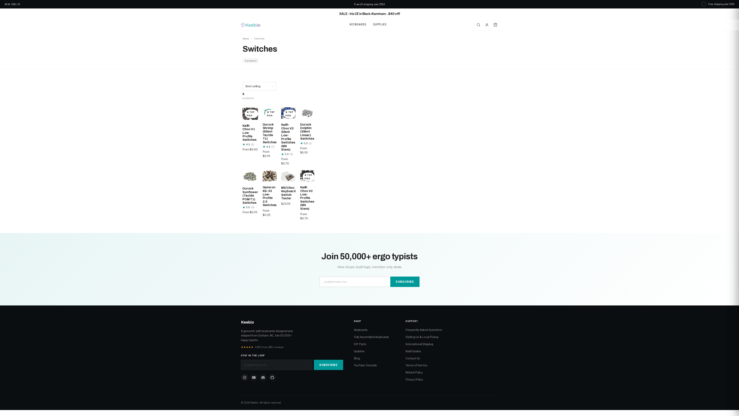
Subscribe (405, 281)
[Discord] (263, 377)
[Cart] (495, 25)
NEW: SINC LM (12, 4)
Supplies (379, 24)
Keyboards (357, 24)
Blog (357, 358)
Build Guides (413, 351)
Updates (359, 351)
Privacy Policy (414, 379)
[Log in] (487, 25)
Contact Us (412, 358)
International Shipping (419, 344)
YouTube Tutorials (365, 365)
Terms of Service (416, 365)
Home (245, 38)
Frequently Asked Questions (423, 329)
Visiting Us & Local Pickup (422, 337)
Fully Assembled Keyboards (371, 337)
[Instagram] (244, 377)
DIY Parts (360, 344)
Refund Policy (414, 372)
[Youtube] (253, 377)
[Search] (478, 25)
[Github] (272, 377)
